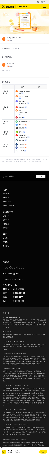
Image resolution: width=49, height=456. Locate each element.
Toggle (45, 6)
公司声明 (6, 216)
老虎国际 (15, 6)
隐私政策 (6, 228)
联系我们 (6, 242)
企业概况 (6, 193)
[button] (24, 39)
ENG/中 (42, 2)
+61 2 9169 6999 (18, 301)
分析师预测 (6, 49)
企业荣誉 (6, 246)
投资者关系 (7, 201)
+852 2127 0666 (18, 289)
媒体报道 (6, 197)
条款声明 (6, 220)
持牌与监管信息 (8, 205)
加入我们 (6, 238)
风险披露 (6, 224)
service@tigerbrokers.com (13, 279)
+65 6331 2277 (17, 297)
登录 (40, 176)
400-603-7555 (13, 267)
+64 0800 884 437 (18, 293)
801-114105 (35, 334)
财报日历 (16, 49)
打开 (43, 452)
